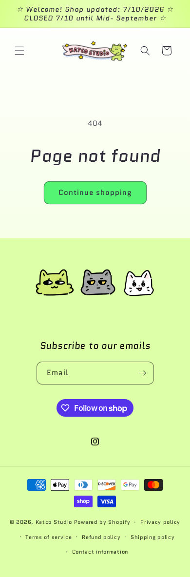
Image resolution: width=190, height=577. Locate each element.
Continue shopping (95, 192)
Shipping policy (153, 537)
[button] (19, 50)
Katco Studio (54, 522)
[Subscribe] (142, 373)
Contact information (100, 552)
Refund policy (101, 537)
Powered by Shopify (102, 522)
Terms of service (48, 537)
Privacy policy (160, 522)
